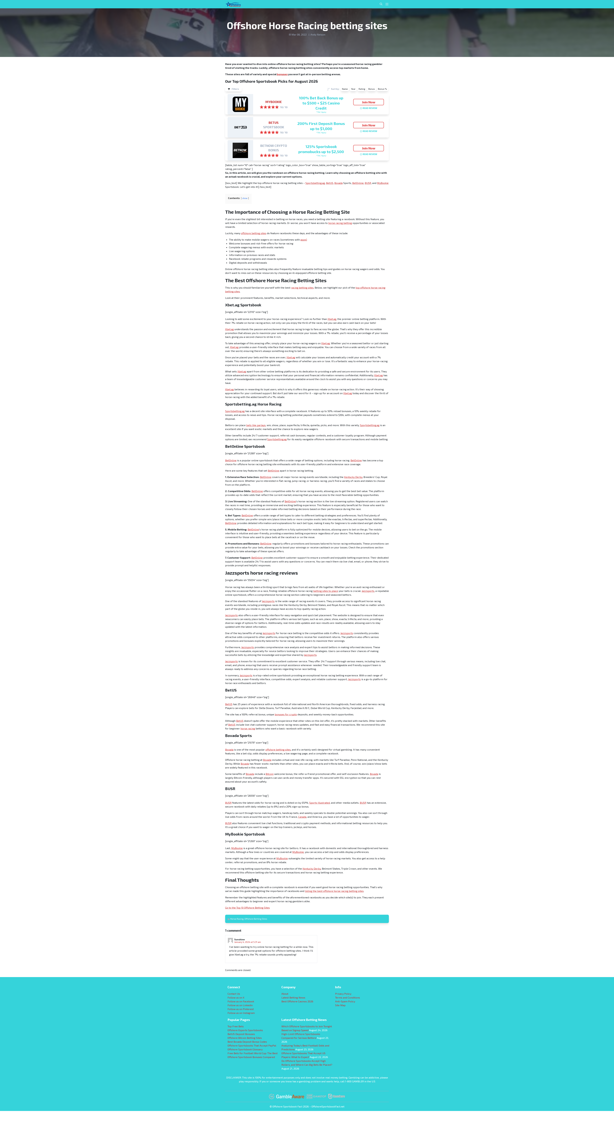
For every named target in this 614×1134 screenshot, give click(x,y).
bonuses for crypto (286, 714)
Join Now (368, 102)
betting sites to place (325, 590)
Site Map (340, 1005)
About (284, 993)
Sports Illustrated (319, 802)
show (245, 198)
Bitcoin (270, 773)
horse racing (247, 728)
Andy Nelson (318, 34)
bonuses (282, 74)
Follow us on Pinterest (241, 1009)
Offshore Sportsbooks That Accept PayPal (252, 1045)
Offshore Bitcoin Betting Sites (245, 1037)
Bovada (338, 182)
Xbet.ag (332, 318)
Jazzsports (368, 590)
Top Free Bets (236, 1026)
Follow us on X (236, 997)
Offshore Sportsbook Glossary (245, 1049)
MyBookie (273, 102)
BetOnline (358, 182)
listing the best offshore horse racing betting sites (334, 890)
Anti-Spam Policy (345, 1001)
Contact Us (234, 993)
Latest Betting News (293, 997)
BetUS (274, 122)
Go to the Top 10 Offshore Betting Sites (247, 907)
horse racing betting (340, 222)
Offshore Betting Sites (255, 918)
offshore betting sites (253, 233)
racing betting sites (302, 287)
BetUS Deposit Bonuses (241, 1033)
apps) (303, 239)
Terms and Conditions (347, 997)
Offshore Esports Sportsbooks (245, 1030)
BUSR (368, 182)
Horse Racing (237, 918)
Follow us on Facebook (241, 1001)
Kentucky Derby (353, 476)
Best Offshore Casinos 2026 (297, 1001)
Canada (302, 816)
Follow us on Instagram (241, 1012)
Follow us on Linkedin (240, 1005)
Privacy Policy (343, 993)
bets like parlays (256, 425)
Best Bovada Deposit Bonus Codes (247, 1041)
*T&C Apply (321, 112)
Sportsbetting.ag (315, 182)
